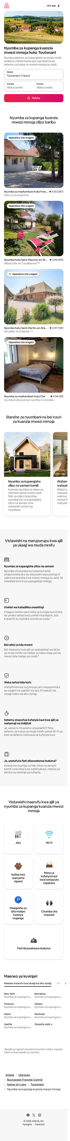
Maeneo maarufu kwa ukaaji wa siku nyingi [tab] (27, 983)
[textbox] (19, 88)
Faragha (27, 1124)
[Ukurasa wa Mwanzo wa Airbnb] (6, 5)
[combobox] (34, 76)
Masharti (40, 1124)
